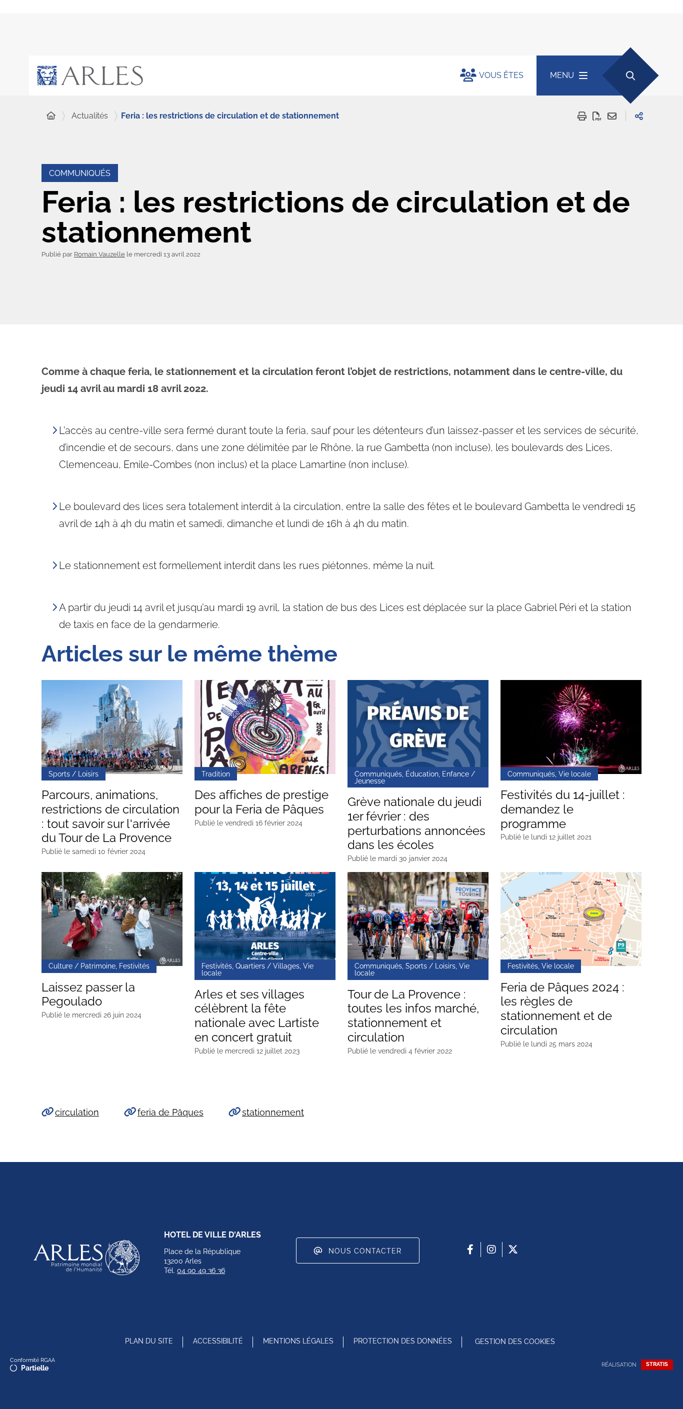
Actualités (90, 115)
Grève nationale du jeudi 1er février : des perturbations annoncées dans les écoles (417, 823)
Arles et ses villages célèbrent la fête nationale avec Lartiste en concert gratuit (256, 1016)
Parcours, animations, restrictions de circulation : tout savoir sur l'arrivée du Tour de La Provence (111, 816)
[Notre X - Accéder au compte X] (513, 1249)
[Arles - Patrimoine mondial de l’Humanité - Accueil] (87, 1258)
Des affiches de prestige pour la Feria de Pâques (261, 802)
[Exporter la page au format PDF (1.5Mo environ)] (597, 116)
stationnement (273, 1112)
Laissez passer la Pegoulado (88, 994)
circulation (77, 1112)
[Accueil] (51, 116)
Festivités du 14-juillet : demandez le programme (562, 809)
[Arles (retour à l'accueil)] (234, 76)
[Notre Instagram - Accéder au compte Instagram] (491, 1249)
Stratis (657, 1364)
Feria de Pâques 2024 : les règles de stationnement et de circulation (562, 1009)
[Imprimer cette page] (582, 116)
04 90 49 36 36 (201, 1270)
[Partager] (639, 116)
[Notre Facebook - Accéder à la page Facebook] (470, 1249)
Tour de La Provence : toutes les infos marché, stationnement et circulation (413, 1016)
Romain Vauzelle (99, 254)
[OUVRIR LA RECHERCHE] (630, 75)
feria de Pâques (171, 1112)
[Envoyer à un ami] (612, 116)
